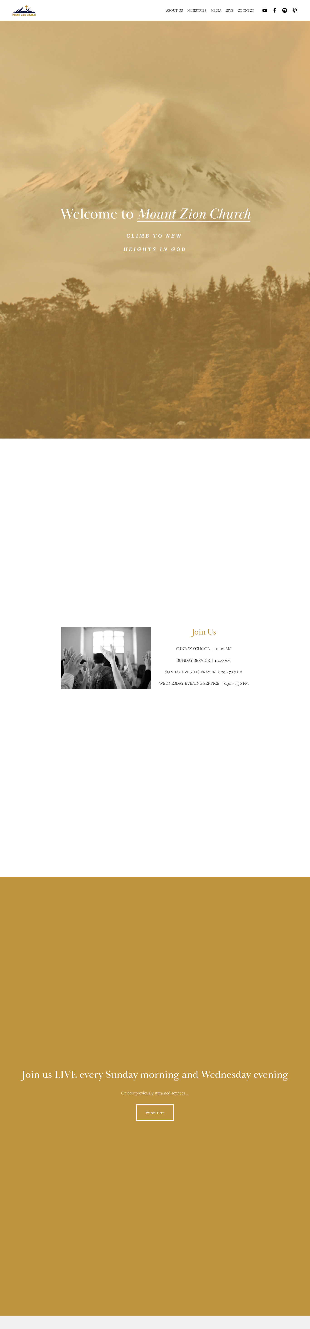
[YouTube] (265, 10)
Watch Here (155, 1112)
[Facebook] (275, 10)
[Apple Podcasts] (295, 10)
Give (229, 10)
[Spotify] (285, 10)
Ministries (196, 10)
